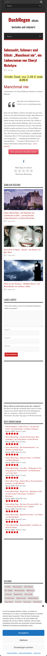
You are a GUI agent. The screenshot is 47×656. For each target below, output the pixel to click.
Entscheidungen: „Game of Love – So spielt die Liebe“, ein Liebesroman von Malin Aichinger (22, 427)
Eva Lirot (18, 602)
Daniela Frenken (33, 598)
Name (7, 329)
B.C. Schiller (9, 590)
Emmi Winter (9, 602)
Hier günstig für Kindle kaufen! (23, 151)
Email (7, 338)
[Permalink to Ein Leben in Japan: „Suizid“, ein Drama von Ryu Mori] (23, 246)
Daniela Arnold (21, 598)
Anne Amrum (28, 587)
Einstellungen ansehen (23, 647)
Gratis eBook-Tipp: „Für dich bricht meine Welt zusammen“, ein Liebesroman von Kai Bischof (22, 438)
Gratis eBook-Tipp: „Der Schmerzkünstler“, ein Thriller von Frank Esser (22, 448)
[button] (43, 606)
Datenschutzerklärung (25, 653)
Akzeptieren (23, 633)
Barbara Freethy (20, 590)
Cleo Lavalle (28, 594)
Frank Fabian (37, 602)
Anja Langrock (17, 587)
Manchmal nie (16, 87)
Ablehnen (24, 640)
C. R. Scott (8, 594)
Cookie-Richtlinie (12, 653)
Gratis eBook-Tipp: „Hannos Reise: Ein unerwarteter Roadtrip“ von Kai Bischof (23, 482)
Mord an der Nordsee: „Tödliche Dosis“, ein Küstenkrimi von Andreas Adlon (22, 285)
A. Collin (7, 587)
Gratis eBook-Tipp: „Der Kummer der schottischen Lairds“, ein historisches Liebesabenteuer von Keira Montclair (19, 215)
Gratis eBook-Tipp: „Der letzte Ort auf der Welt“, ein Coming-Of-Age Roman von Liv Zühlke (23, 505)
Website (7, 346)
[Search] (41, 2)
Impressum (37, 653)
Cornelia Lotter (9, 598)
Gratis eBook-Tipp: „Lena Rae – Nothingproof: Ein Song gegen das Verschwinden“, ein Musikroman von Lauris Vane (23, 470)
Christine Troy (18, 594)
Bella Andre (30, 590)
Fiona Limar (27, 602)
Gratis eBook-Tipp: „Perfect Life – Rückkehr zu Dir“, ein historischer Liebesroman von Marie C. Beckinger (24, 493)
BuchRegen (19, 19)
